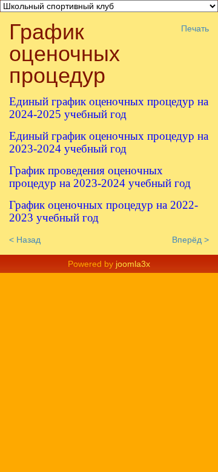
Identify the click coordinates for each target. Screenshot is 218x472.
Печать (195, 28)
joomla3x (133, 264)
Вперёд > (190, 239)
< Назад (25, 239)
